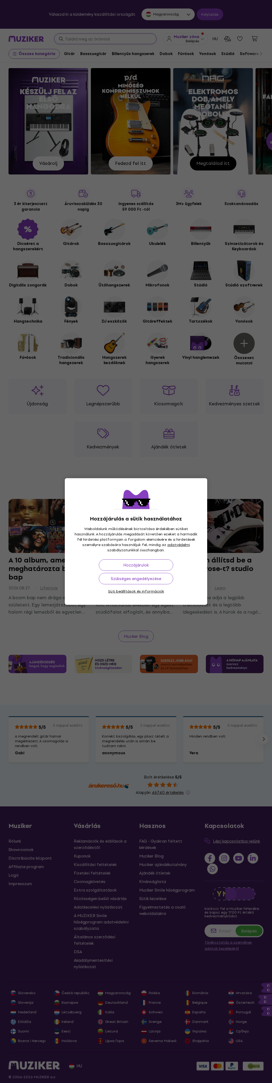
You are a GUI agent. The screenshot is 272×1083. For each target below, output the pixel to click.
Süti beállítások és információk (136, 591)
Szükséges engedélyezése (136, 578)
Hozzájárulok (136, 565)
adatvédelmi (178, 545)
